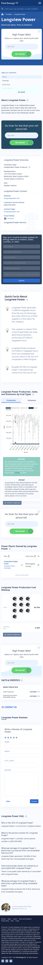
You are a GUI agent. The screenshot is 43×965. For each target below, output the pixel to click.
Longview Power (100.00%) (9, 567)
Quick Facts (6, 85)
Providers (9, 14)
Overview (5, 81)
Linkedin (10, 961)
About (4, 77)
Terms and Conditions (25, 919)
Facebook (10, 218)
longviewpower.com (12, 198)
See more (21, 92)
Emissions (32, 400)
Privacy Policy (5, 921)
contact (17, 473)
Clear (8, 801)
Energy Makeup (7, 88)
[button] (40, 3)
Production (11, 400)
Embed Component (13, 503)
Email (7, 751)
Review (8, 770)
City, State (9, 761)
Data (12, 921)
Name (7, 742)
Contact (15, 919)
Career (17, 921)
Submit (21, 280)
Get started (20, 54)
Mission (3, 919)
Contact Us (11, 707)
